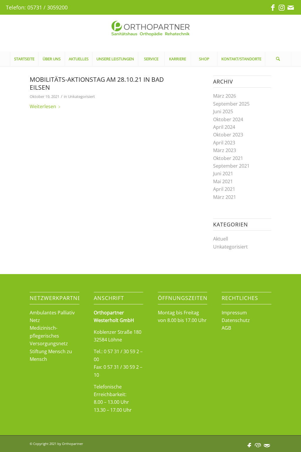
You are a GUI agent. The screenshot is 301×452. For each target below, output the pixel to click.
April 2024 (224, 127)
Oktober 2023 (228, 134)
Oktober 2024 (228, 119)
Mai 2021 (223, 181)
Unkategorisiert (81, 96)
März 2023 (224, 150)
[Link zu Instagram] (281, 7)
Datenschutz (236, 320)
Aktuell (220, 239)
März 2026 (224, 96)
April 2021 (224, 189)
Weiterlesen (43, 106)
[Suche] (278, 58)
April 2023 (224, 142)
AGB (226, 328)
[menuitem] (24, 58)
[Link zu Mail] (290, 7)
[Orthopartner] (150, 33)
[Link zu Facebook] (273, 7)
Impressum (234, 312)
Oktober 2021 (228, 158)
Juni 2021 (223, 173)
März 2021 (224, 197)
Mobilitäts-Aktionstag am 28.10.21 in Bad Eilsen (97, 83)
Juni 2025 (223, 111)
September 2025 (231, 104)
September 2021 (231, 166)
